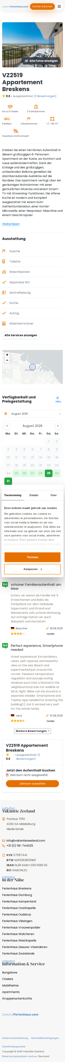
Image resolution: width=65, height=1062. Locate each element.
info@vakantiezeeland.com (25, 841)
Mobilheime (10, 985)
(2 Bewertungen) (45, 96)
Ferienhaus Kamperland (19, 901)
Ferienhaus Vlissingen (17, 921)
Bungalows (9, 972)
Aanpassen (30, 569)
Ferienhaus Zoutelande (18, 953)
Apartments (11, 992)
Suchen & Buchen (42, 6)
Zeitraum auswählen (33, 783)
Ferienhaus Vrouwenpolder (21, 927)
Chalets (7, 979)
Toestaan (32, 557)
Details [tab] (33, 495)
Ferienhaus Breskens (16, 888)
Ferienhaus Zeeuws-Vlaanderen (24, 947)
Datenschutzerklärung (15, 1038)
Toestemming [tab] (12, 495)
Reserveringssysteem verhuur (19, 1056)
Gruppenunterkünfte (17, 998)
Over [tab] (54, 495)
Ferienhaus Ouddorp (16, 914)
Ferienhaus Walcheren (18, 934)
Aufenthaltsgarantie (13, 1046)
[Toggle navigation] (59, 6)
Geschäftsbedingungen (45, 1038)
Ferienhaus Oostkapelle (19, 908)
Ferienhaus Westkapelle (19, 940)
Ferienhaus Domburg (17, 895)
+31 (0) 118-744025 (19, 846)
